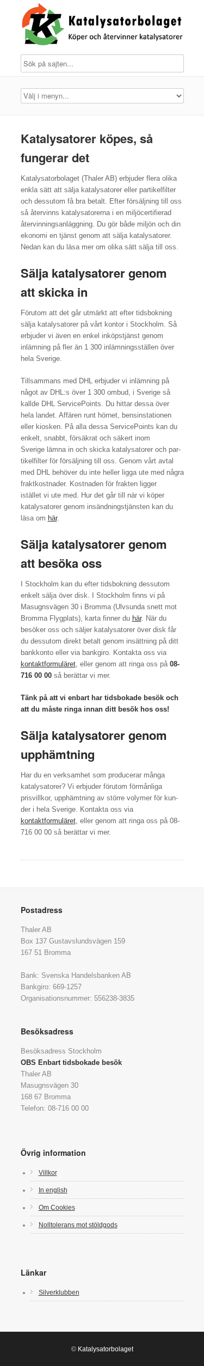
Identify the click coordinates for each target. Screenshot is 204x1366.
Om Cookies (57, 1207)
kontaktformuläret (48, 664)
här (52, 518)
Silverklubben (59, 1292)
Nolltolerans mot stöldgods (78, 1224)
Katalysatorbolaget (105, 1349)
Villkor (48, 1172)
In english (53, 1189)
